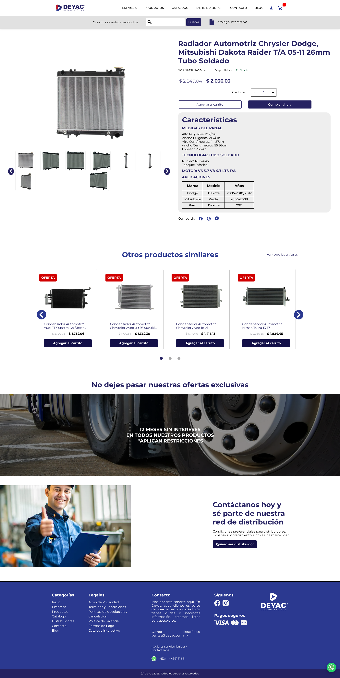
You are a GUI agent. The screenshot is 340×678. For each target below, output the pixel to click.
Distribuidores (209, 8)
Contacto (238, 8)
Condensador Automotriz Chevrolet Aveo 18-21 (196, 326)
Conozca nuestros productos (115, 22)
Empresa (129, 8)
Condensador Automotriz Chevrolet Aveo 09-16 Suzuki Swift (132, 326)
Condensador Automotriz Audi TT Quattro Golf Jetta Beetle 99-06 (64, 326)
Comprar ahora (279, 104)
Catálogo (180, 8)
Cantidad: (239, 92)
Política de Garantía (104, 621)
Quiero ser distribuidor (235, 544)
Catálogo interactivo (104, 630)
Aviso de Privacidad (104, 602)
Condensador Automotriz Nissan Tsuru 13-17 (262, 326)
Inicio (56, 602)
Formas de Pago (101, 626)
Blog (259, 8)
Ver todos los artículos (282, 254)
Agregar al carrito (210, 104)
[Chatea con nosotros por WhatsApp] (331, 667)
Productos (154, 8)
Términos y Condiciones (107, 607)
